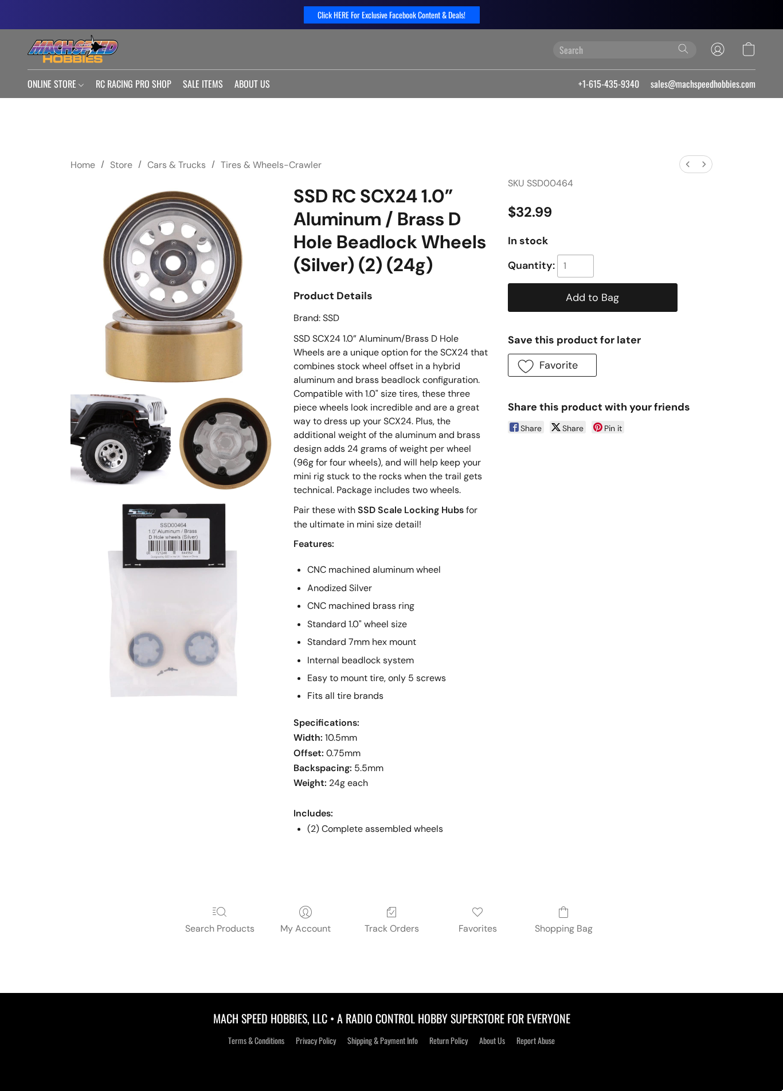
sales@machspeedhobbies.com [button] (703, 84)
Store (121, 165)
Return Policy (448, 1040)
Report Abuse (535, 1040)
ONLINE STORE (53, 84)
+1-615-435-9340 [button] (608, 84)
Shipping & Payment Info (382, 1040)
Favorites (478, 928)
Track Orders (392, 928)
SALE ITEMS (203, 84)
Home (83, 165)
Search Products (220, 928)
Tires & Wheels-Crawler (271, 165)
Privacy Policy (316, 1040)
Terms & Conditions (256, 1040)
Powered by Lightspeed (392, 1060)
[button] (392, 15)
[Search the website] (683, 49)
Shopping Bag (564, 928)
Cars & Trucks (176, 165)
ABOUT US (252, 84)
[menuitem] (688, 164)
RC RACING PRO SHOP (133, 84)
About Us (492, 1040)
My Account (305, 928)
